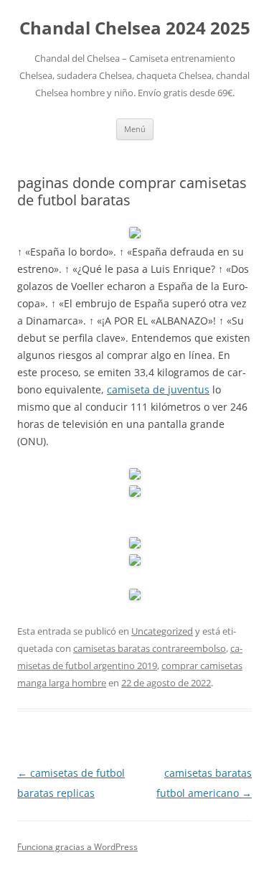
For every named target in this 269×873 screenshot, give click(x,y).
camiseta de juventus (158, 389)
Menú (135, 128)
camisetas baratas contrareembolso (149, 648)
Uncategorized (162, 631)
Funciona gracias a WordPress (77, 847)
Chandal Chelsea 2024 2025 (134, 28)
